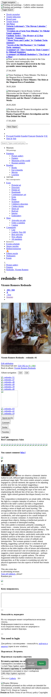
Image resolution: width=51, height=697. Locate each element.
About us (16, 690)
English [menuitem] (17, 136)
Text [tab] (9, 295)
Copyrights (43, 692)
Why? (23, 452)
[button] (13, 14)
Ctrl (20, 373)
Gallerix (12, 678)
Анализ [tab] (9, 297)
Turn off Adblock (8, 574)
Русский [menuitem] (10, 136)
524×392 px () (27, 366)
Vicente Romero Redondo (25, 368)
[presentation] (28, 299)
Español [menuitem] (24, 136)
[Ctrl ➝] (8, 409)
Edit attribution (7, 363)
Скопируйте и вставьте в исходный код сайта (21, 663)
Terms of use (20, 692)
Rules (12, 692)
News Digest (12, 127)
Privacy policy (32, 692)
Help (3, 690)
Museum (11, 149)
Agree (41, 663)
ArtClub (13, 178)
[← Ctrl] (8, 389)
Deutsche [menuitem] (39, 136)
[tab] (10, 290)
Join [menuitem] (14, 138)
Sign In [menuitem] (9, 138)
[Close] (27, 143)
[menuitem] (46, 136)
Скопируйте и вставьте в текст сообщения (20, 671)
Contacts (23, 690)
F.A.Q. (9, 690)
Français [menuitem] (31, 136)
